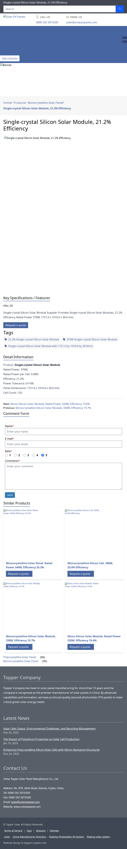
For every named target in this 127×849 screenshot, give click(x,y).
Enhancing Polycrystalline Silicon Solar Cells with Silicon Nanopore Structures (51, 750)
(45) (44, 661)
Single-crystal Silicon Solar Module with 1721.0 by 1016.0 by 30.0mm (50, 346)
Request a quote (15, 325)
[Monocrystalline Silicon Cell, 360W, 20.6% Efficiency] (84, 534)
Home (4, 29)
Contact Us (8, 53)
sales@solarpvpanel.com (81, 22)
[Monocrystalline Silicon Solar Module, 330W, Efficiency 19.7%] (22, 607)
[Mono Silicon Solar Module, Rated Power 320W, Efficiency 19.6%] (84, 607)
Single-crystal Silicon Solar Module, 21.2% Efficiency (37, 108)
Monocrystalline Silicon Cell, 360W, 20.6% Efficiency (90, 565)
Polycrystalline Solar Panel (20, 37)
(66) (42, 657)
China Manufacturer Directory (29, 836)
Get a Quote (9, 58)
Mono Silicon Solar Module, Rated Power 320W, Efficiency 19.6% (50, 404)
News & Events (10, 45)
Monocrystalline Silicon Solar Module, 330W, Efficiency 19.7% (53, 408)
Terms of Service (13, 830)
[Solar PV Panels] (23, 20)
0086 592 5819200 (47, 22)
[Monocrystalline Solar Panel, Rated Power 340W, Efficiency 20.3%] (22, 534)
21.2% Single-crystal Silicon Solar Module (33, 339)
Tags (29, 830)
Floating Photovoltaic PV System (66, 836)
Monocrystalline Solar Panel (21, 41)
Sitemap (54, 830)
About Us (6, 49)
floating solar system (98, 836)
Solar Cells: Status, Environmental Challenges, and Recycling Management (49, 728)
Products (7, 33)
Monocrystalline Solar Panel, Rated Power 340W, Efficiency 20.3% (29, 565)
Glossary (40, 830)
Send (10, 495)
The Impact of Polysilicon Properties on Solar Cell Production (41, 739)
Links (7, 836)
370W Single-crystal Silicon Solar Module (92, 339)
